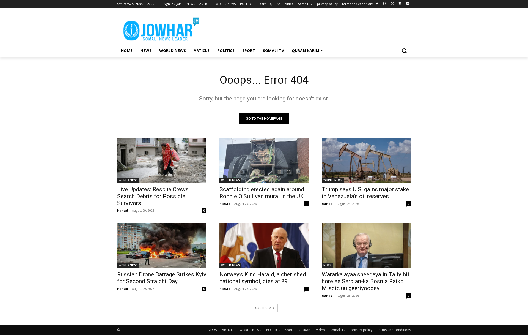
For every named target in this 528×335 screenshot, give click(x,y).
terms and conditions (394, 330)
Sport (289, 330)
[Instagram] (385, 4)
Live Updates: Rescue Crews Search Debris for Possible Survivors (153, 196)
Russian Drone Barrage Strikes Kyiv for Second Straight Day (161, 278)
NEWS (327, 265)
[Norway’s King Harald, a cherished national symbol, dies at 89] (264, 245)
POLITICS (273, 330)
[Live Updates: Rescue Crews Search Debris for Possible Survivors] (161, 160)
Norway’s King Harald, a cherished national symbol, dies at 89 (262, 278)
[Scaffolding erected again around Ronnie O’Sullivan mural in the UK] (264, 160)
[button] (404, 50)
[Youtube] (408, 4)
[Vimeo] (400, 4)
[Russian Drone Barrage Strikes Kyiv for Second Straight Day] (161, 245)
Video (320, 330)
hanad (122, 210)
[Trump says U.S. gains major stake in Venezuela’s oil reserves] (366, 160)
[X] (392, 4)
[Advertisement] (305, 27)
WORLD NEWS (128, 180)
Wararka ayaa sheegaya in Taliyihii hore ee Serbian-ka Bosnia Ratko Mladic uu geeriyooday (365, 281)
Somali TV (337, 330)
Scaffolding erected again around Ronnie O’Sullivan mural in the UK (261, 193)
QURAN (305, 330)
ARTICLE (228, 330)
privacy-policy (361, 330)
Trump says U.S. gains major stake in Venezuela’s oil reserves (365, 193)
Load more (262, 307)
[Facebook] (377, 4)
